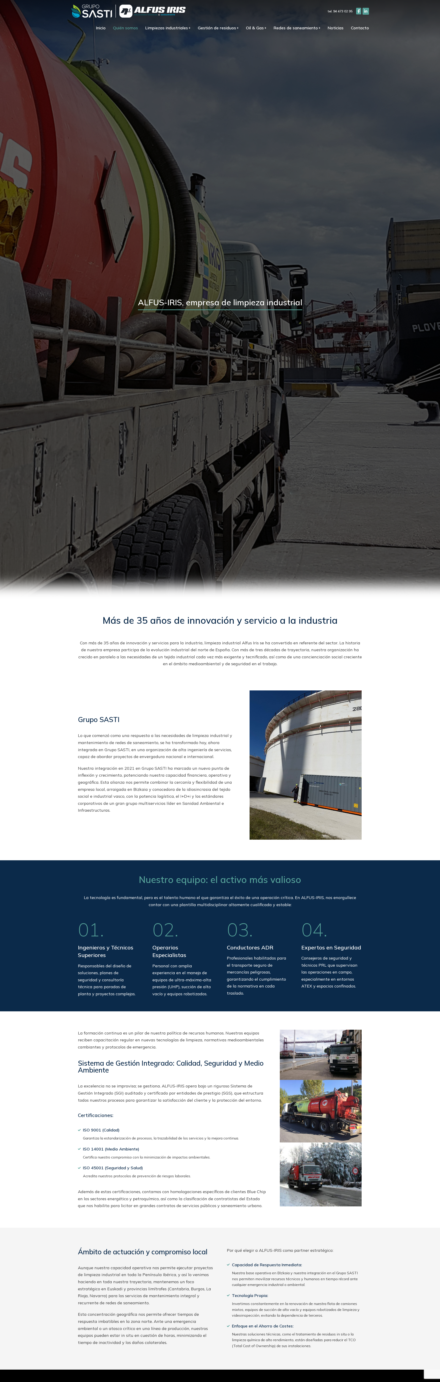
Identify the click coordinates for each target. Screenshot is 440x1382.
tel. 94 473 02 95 (339, 11)
